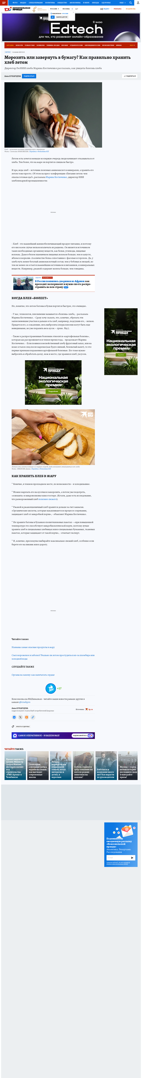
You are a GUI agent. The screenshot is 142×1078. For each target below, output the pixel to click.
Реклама (117, 9)
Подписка (130, 9)
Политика (50, 3)
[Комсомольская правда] (17, 9)
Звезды (95, 3)
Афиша (118, 45)
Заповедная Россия (92, 45)
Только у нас (30, 45)
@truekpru (24, 702)
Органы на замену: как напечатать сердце (33, 674)
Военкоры (41, 45)
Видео (23, 3)
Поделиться (131, 76)
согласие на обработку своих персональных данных (118, 863)
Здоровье (106, 3)
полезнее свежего (47, 499)
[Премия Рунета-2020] (38, 9)
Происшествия (108, 45)
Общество (62, 3)
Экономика (75, 3)
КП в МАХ (64, 45)
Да (52, 17)
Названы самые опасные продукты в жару (33, 647)
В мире (86, 3)
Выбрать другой (61, 17)
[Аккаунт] (138, 3)
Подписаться (29, 76)
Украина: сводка (53, 45)
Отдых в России (76, 45)
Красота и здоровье (23, 726)
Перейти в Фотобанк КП (39, 151)
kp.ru (91, 709)
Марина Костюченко (56, 177)
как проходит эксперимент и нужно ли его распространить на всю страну (63, 284)
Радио (106, 9)
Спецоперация (36, 3)
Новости (19, 45)
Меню (4, 3)
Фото (15, 3)
